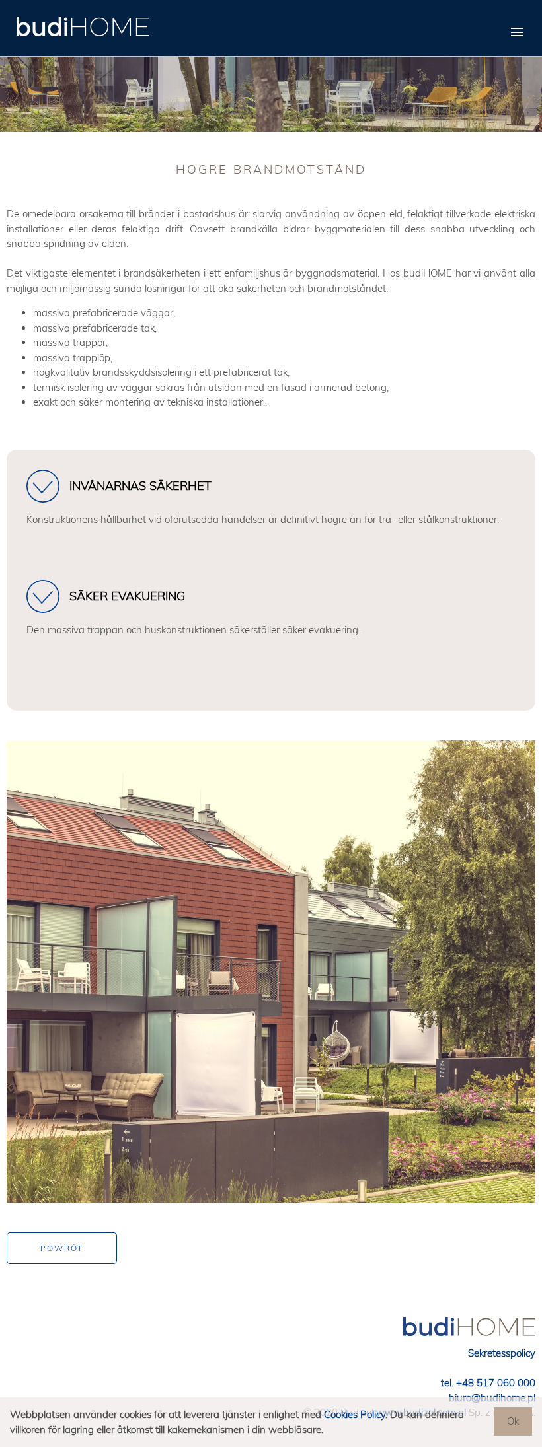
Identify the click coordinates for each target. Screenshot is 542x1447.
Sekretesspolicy (501, 1353)
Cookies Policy (354, 1414)
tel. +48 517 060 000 (488, 1382)
